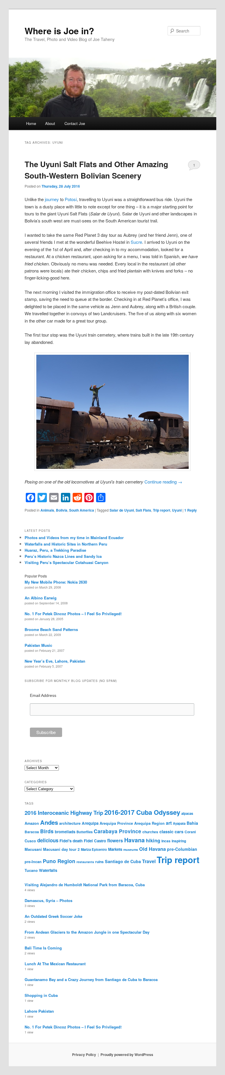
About (50, 123)
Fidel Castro (95, 840)
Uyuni (177, 510)
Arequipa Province (116, 823)
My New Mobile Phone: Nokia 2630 (56, 582)
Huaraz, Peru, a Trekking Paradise (55, 550)
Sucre (136, 242)
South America (81, 510)
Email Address (43, 695)
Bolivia (61, 510)
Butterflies (84, 831)
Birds (47, 831)
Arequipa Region (149, 823)
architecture (70, 823)
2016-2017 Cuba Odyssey (142, 812)
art (169, 822)
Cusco (30, 840)
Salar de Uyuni (122, 510)
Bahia (192, 823)
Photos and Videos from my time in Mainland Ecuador (74, 537)
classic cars (171, 831)
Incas (166, 840)
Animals (47, 510)
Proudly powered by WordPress (126, 1054)
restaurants (85, 862)
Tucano (31, 870)
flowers (115, 840)
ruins (99, 861)
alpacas (187, 813)
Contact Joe (74, 123)
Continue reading (163, 482)
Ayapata (179, 823)
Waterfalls (48, 870)
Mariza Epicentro (94, 849)
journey (52, 199)
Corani (190, 831)
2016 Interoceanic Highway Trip (64, 813)
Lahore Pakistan (39, 1011)
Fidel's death (71, 840)
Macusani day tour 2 (61, 849)
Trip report (161, 510)
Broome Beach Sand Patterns (51, 629)
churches (150, 831)
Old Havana (152, 848)
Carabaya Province (117, 831)
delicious (47, 840)
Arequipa (90, 823)
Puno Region (59, 861)
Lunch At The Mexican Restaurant (55, 963)
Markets (115, 849)
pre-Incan (33, 861)
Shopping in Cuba (41, 995)
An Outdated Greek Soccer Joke (53, 916)
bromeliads (65, 831)
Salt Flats (143, 510)
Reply (190, 510)
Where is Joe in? (59, 30)
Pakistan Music (38, 645)
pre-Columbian (182, 849)
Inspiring (179, 840)
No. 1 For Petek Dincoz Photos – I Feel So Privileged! (73, 613)
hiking (153, 840)
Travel (149, 861)
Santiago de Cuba (123, 861)
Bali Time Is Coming (43, 948)
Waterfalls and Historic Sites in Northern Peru (66, 544)
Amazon (32, 823)
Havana (134, 840)
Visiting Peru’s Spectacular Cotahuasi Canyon (66, 562)
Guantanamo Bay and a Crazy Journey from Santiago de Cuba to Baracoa (91, 979)
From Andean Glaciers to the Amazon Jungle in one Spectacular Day (87, 932)
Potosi (71, 199)
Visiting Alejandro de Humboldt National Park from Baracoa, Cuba (85, 884)
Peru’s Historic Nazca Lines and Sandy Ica (63, 556)
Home (31, 123)
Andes (49, 822)
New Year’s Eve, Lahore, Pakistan (55, 661)
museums (130, 849)
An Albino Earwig (41, 598)
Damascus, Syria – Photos (48, 900)
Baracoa (32, 831)
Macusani (33, 849)
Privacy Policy (84, 1054)
